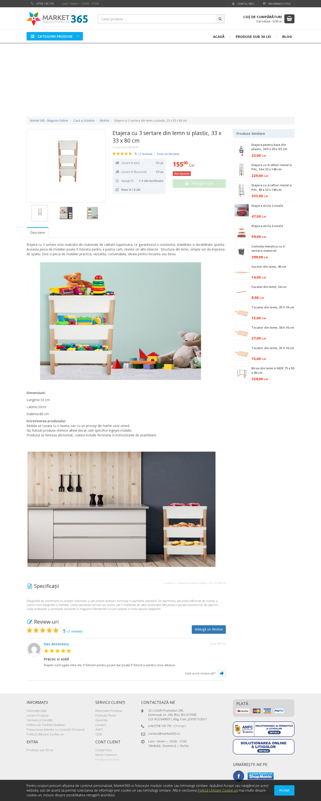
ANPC (99, 729)
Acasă (218, 36)
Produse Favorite (107, 759)
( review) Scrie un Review (157, 154)
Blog (287, 36)
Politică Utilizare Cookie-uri (45, 734)
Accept (284, 790)
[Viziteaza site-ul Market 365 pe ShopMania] (260, 775)
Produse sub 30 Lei (253, 36)
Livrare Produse (38, 715)
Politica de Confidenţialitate (46, 725)
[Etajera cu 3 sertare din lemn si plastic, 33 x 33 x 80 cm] (66, 166)
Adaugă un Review (209, 629)
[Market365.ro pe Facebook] (238, 775)
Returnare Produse (108, 711)
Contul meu (245, 3)
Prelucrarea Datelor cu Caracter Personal (55, 729)
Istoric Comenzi (106, 755)
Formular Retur (105, 715)
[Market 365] (57, 18)
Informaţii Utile (279, 3)
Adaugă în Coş (201, 183)
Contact (100, 725)
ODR (98, 734)
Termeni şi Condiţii (39, 720)
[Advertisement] (160, 75)
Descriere (37, 232)
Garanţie (101, 720)
